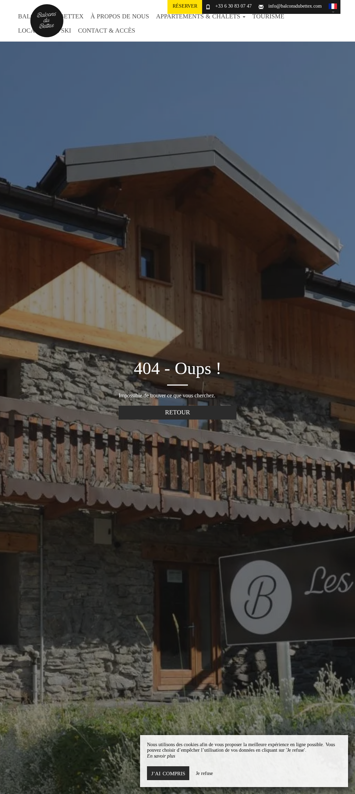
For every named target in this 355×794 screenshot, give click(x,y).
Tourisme (268, 16)
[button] (333, 6)
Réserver (185, 6)
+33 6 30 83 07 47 (233, 6)
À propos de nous (119, 16)
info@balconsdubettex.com (295, 6)
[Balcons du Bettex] (44, 21)
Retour (177, 412)
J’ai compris (168, 773)
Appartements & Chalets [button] (199, 16)
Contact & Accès (106, 30)
